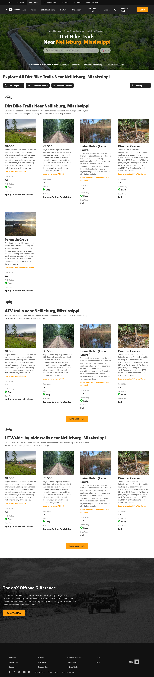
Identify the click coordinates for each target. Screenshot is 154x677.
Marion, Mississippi (115, 64)
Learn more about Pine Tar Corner (133, 162)
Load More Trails (77, 419)
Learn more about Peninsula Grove (20, 252)
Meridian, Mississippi (93, 64)
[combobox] (73, 50)
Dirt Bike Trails (55, 31)
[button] (13, 85)
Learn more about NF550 (20, 162)
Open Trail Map (14, 613)
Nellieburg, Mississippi (70, 64)
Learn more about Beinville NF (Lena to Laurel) (95, 162)
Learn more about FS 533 (58, 162)
